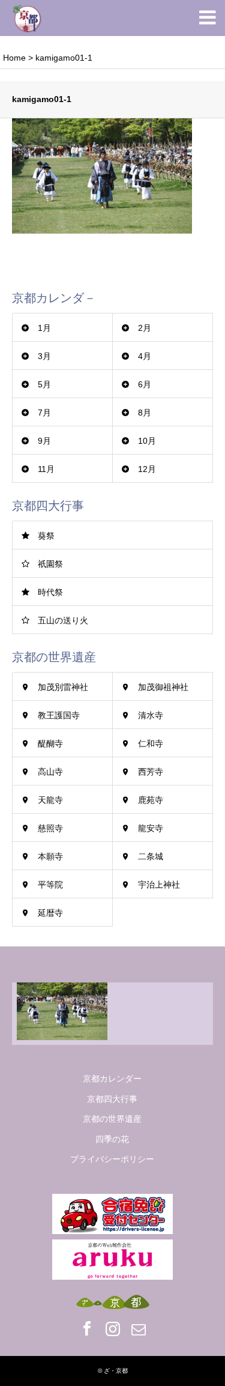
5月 (44, 384)
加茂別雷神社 (63, 687)
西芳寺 (150, 771)
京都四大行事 (112, 1099)
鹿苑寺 (150, 800)
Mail (138, 1328)
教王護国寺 (59, 715)
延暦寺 (50, 913)
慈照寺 (50, 828)
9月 (44, 441)
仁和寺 (150, 743)
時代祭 (50, 592)
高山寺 (50, 771)
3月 (44, 356)
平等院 (50, 884)
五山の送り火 (63, 620)
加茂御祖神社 (163, 687)
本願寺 (50, 856)
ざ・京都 (116, 1370)
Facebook (87, 1328)
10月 (147, 441)
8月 (144, 412)
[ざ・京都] (27, 18)
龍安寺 (150, 828)
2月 (144, 328)
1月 (44, 328)
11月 (46, 469)
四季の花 (112, 1139)
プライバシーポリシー (112, 1159)
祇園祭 (50, 564)
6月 (144, 384)
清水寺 (150, 715)
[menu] (207, 18)
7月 (44, 412)
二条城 (150, 856)
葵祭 (46, 535)
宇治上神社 (159, 884)
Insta (113, 1328)
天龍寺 (50, 800)
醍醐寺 (50, 743)
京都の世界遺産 (112, 1119)
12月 (147, 469)
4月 (144, 356)
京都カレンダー (112, 1078)
